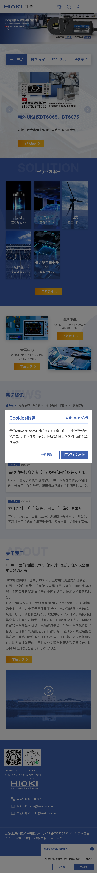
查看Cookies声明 (77, 418)
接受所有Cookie (74, 454)
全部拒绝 (46, 454)
